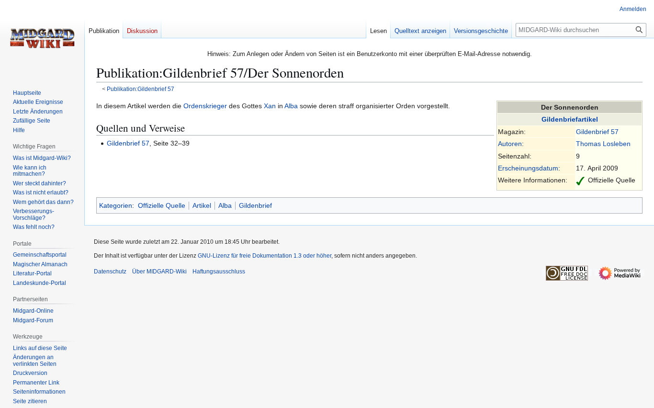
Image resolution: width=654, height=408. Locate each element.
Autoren (510, 143)
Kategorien (115, 205)
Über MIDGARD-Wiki (159, 271)
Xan (270, 106)
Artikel (201, 205)
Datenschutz (110, 271)
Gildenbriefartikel (569, 119)
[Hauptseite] (42, 38)
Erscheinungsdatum (528, 168)
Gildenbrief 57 (597, 132)
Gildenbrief (255, 205)
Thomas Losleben (603, 143)
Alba (291, 106)
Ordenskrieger (205, 106)
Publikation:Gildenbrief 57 (140, 89)
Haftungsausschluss (218, 271)
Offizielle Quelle (161, 205)
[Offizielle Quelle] (580, 180)
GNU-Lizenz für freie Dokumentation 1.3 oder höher (264, 255)
